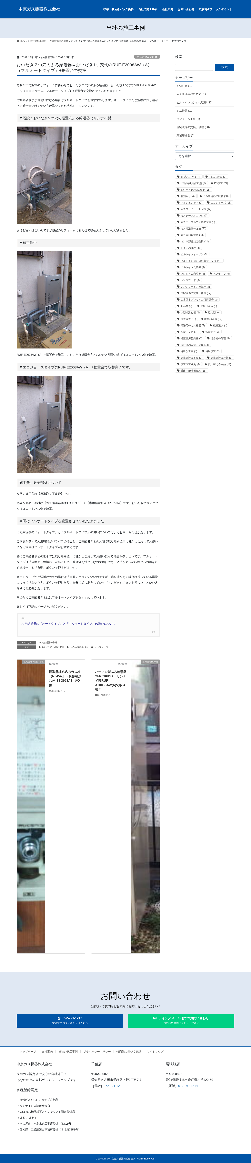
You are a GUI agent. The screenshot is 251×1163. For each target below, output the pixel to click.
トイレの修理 (190, 247)
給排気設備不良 (191, 357)
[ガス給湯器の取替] (145, 806)
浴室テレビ (189, 331)
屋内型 (213, 312)
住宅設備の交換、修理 (196, 293)
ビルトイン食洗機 (193, 267)
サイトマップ (155, 1051)
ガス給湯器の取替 (147, 56)
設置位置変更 (190, 364)
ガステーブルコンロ (194, 215)
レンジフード (190, 280)
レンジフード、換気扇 (195, 286)
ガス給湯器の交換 (193, 228)
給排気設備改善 (221, 357)
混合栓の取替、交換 (195, 344)
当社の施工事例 (68, 1051)
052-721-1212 (113, 1086)
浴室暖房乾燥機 (191, 338)
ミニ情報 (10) (184, 110)
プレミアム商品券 (193, 273)
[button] (70, 1021)
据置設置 (188, 319)
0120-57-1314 (188, 1086)
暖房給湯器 (213, 319)
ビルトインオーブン (194, 254)
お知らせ (188, 196)
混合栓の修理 (220, 338)
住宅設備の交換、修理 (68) (193, 127)
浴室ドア (212, 331)
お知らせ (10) (184, 85)
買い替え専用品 (219, 364)
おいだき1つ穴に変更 (53, 647)
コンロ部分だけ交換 (195, 241)
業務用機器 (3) (185, 135)
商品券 (186, 306)
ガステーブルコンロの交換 (198, 222)
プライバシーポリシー (97, 1051)
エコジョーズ (101, 647)
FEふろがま (217, 176)
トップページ (28, 1051)
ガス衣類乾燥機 (192, 235)
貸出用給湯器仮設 (193, 370)
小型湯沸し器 (190, 312)
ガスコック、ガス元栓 (196, 209)
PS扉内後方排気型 (193, 183)
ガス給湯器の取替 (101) (191, 94)
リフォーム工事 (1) (188, 118)
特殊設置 (212, 351)
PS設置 (221, 183)
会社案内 (47, 1051)
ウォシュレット (191, 202)
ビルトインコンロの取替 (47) (194, 102)
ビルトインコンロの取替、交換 (201, 260)
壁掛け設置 (208, 306)
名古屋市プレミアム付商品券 (199, 299)
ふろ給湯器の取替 (79, 647)
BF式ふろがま (190, 176)
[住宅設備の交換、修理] (31, 806)
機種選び (220, 325)
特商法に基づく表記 (128, 1051)
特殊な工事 (189, 351)
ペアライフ (221, 273)
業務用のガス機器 (193, 325)
